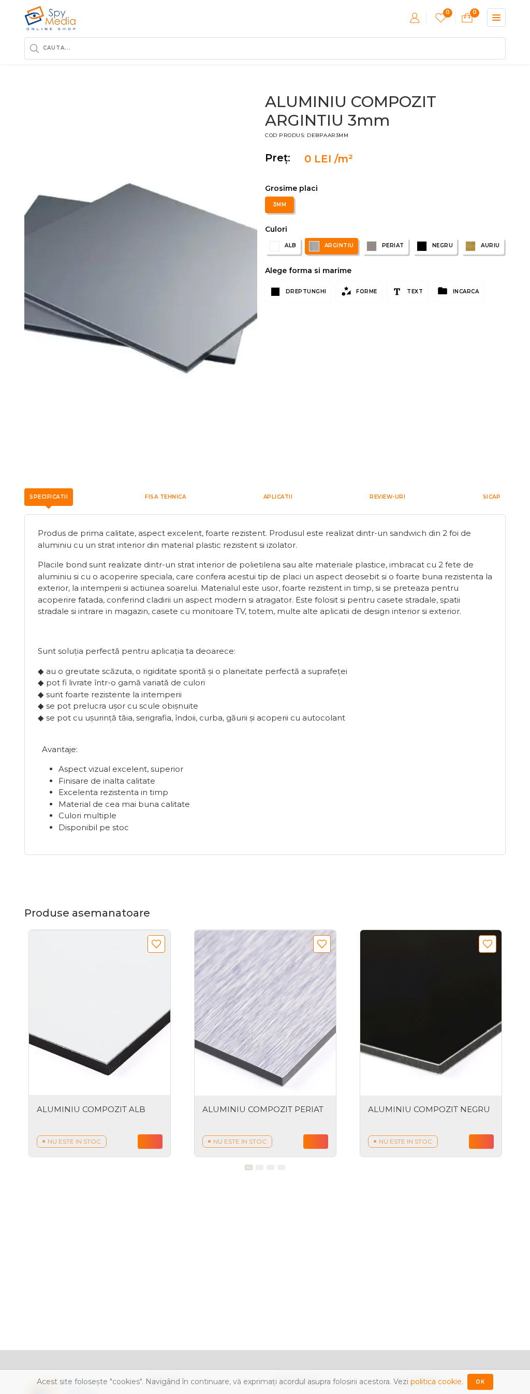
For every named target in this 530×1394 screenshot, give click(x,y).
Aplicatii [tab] (278, 496)
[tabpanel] (100, 1043)
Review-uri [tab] (387, 496)
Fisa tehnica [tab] (165, 496)
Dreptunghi (305, 291)
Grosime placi (291, 188)
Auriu (490, 245)
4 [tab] (281, 1167)
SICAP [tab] (492, 496)
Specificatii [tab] (49, 496)
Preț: (281, 158)
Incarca (465, 291)
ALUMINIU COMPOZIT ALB (91, 1109)
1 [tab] (249, 1167)
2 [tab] (259, 1167)
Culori (276, 229)
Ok (480, 1381)
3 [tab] (270, 1167)
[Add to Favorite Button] (156, 944)
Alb (291, 245)
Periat (393, 245)
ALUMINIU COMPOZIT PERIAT (262, 1109)
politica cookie (436, 1381)
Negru (442, 245)
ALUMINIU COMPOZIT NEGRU (429, 1109)
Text (414, 291)
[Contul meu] (414, 17)
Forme (366, 291)
